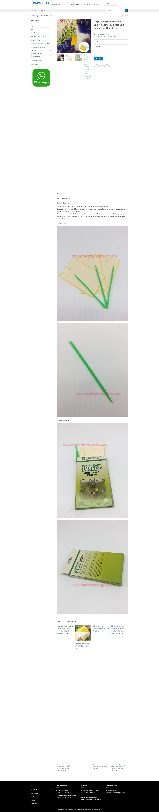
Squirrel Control (36, 26)
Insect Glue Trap (46, 16)
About (89, 4)
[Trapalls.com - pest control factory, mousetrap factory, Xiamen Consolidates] (40, 4)
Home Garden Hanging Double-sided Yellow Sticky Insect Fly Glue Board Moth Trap (63, 767)
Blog (83, 4)
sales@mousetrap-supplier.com (105, 36)
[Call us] (37, 10)
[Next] (88, 36)
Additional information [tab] (71, 194)
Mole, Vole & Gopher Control (40, 43)
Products (62, 4)
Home (54, 4)
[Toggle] (50, 33)
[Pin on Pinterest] (105, 65)
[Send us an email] (35, 10)
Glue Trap (34, 16)
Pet (32, 29)
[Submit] (126, 10)
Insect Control (35, 40)
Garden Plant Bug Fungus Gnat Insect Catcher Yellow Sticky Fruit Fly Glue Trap (118, 767)
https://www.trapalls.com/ (89, 797)
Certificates (74, 4)
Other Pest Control (37, 60)
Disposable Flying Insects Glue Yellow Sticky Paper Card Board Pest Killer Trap (82, 646)
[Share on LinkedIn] (108, 65)
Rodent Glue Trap (38, 56)
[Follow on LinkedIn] (42, 10)
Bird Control (35, 33)
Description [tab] (60, 194)
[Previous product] (126, 15)
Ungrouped (34, 64)
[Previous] (59, 36)
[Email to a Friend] (102, 65)
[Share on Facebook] (95, 65)
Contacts (97, 4)
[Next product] (122, 15)
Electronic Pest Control (38, 36)
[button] (59, 51)
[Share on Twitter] (98, 65)
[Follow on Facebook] (32, 10)
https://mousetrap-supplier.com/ (91, 799)
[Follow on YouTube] (44, 10)
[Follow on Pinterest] (39, 10)
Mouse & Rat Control (38, 47)
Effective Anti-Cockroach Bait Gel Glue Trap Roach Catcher (100, 766)
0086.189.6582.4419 (102, 34)
